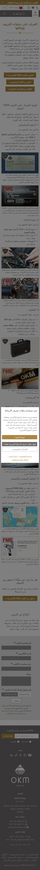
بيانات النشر (13, 456)
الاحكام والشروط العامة (20, 460)
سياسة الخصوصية (25, 456)
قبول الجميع (20, 437)
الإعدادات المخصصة (20, 449)
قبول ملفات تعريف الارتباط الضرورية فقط (20, 444)
